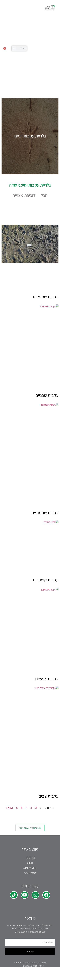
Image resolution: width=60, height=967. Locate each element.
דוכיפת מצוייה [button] (24, 195)
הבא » (9, 808)
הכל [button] (44, 195)
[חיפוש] (14, 48)
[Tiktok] (14, 895)
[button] (35, 48)
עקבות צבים (48, 796)
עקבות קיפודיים (45, 580)
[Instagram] (35, 895)
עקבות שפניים (47, 395)
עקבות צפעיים (46, 678)
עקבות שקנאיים (45, 296)
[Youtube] (24, 895)
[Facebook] (46, 895)
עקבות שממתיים (45, 512)
